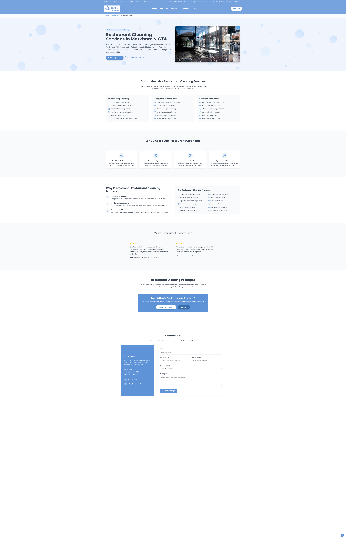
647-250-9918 (177, 2)
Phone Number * (197, 357)
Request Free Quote (166, 307)
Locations (185, 9)
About (196, 9)
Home (154, 9)
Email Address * (165, 357)
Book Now (236, 9)
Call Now (184, 307)
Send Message (169, 391)
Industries (163, 9)
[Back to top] (342, 535)
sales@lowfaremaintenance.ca (200, 2)
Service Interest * (165, 365)
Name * (162, 349)
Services (174, 9)
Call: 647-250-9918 (134, 58)
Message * (163, 374)
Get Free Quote (113, 58)
